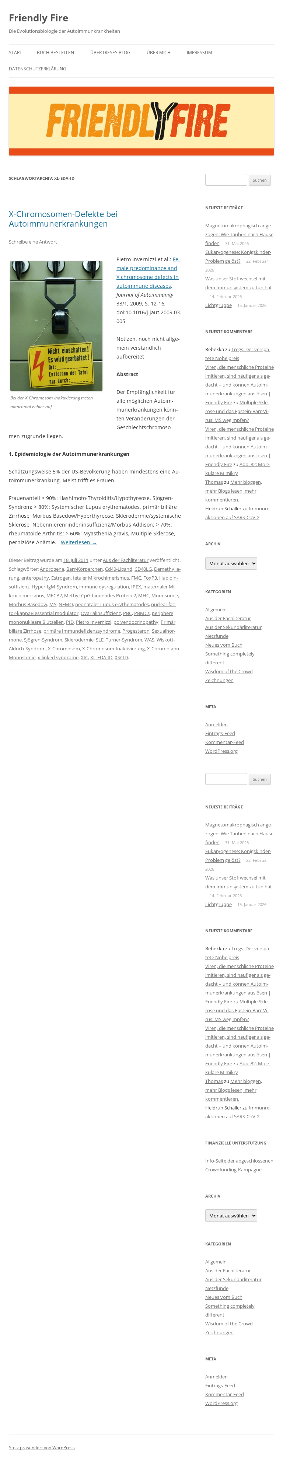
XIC (84, 657)
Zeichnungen (219, 680)
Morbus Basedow (28, 604)
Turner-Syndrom (124, 639)
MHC (143, 595)
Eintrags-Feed (220, 733)
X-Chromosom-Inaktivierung (113, 648)
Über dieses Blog (110, 52)
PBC (127, 613)
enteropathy (35, 577)
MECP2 (54, 595)
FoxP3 (150, 577)
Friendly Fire (38, 17)
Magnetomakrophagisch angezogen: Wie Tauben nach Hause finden (239, 234)
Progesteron (136, 631)
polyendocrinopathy (135, 622)
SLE (100, 639)
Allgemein (216, 609)
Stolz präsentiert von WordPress (42, 1447)
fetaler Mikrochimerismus (101, 577)
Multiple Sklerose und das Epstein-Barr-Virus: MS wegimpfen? (237, 411)
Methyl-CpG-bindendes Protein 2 (100, 595)
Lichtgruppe (218, 305)
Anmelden (216, 724)
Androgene (52, 569)
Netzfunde (216, 636)
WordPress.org (221, 751)
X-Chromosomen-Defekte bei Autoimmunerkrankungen (63, 218)
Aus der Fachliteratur (126, 560)
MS (52, 604)
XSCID (121, 657)
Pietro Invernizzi (93, 622)
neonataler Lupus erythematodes (112, 604)
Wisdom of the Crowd (229, 671)
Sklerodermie (79, 639)
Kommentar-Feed (224, 742)
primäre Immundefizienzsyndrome (81, 631)
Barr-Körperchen (84, 569)
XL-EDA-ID (101, 657)
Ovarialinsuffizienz (101, 613)
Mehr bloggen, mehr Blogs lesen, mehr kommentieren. (233, 491)
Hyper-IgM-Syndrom (54, 586)
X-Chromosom (64, 648)
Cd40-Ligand (118, 569)
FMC (136, 577)
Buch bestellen (55, 52)
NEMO (66, 604)
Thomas (214, 482)
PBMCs (142, 613)
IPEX (136, 586)
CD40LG (143, 569)
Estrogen (61, 577)
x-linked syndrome (58, 657)
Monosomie (164, 595)
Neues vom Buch (223, 645)
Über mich (159, 52)
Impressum (199, 52)
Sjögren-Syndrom (43, 639)
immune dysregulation (104, 586)
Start (15, 52)
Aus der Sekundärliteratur (233, 627)
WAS (149, 639)
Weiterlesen (79, 542)
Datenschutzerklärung (37, 69)
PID (70, 622)
